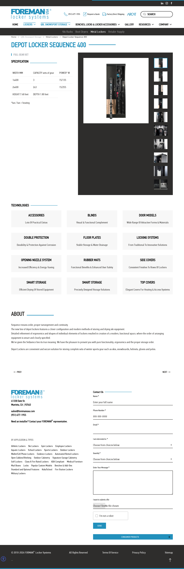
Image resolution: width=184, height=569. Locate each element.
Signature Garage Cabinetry (65, 457)
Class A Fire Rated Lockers (36, 461)
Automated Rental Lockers (66, 453)
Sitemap (169, 552)
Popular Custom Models (41, 465)
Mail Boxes (16, 465)
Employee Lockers (63, 446)
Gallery (129, 24)
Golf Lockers (16, 461)
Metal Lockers (98, 31)
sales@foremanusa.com (23, 411)
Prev (19, 372)
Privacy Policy (139, 552)
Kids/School (47, 469)
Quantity (96, 453)
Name (96, 396)
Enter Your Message (101, 467)
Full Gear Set (20, 54)
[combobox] (156, 14)
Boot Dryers (81, 31)
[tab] (160, 63)
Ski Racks (67, 31)
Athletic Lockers (18, 446)
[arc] (131, 14)
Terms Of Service (110, 552)
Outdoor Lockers (67, 450)
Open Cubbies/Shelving (21, 457)
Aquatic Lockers (18, 450)
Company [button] (164, 24)
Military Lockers (18, 473)
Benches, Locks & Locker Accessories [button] (96, 24)
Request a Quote (93, 14)
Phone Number (99, 410)
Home (15, 24)
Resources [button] (145, 24)
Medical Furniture (75, 461)
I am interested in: (100, 439)
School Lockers (34, 450)
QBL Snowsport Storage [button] (54, 24)
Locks (26, 465)
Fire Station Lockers (64, 469)
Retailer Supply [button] (116, 31)
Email (96, 424)
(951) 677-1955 (74, 14)
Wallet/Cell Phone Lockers (22, 453)
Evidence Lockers (44, 453)
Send (99, 525)
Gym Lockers (47, 446)
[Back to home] (31, 14)
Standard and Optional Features (25, 469)
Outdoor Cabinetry (42, 457)
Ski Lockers (33, 446)
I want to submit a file (101, 499)
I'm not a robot (106, 515)
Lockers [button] (27, 24)
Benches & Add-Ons (63, 465)
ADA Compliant (57, 461)
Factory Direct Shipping (115, 14)
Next (165, 372)
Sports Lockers (51, 450)
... (12, 559)
